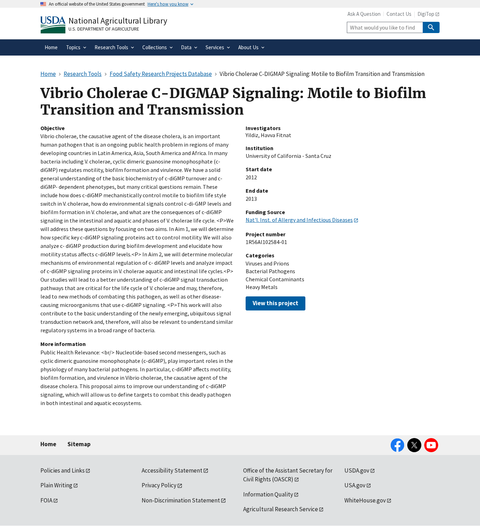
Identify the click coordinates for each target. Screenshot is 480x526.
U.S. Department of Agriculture (104, 29)
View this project (275, 303)
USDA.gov (356, 470)
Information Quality (268, 494)
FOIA (46, 500)
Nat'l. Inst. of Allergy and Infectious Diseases (299, 219)
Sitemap (79, 444)
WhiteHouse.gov (365, 500)
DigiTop (425, 14)
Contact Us (399, 14)
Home (48, 444)
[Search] (431, 27)
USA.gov (354, 485)
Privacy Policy (159, 485)
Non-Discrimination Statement (181, 500)
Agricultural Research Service (280, 509)
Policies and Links (62, 470)
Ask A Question (364, 14)
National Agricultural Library (118, 20)
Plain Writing (56, 485)
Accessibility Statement (172, 470)
